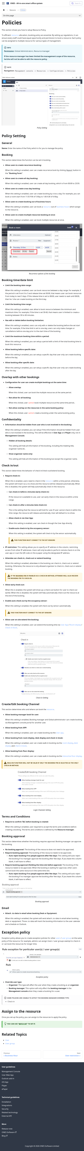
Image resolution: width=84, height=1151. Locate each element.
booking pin (21, 576)
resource (15, 35)
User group (10, 1043)
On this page (8, 15)
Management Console (11, 1071)
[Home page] (4, 10)
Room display (75, 625)
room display (67, 743)
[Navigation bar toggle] (3, 3)
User (7, 1040)
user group (66, 938)
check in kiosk (21, 746)
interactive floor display (72, 756)
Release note (7, 1129)
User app (60, 733)
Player (4, 1085)
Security (5, 1109)
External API (7, 1116)
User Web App (8, 1075)
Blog (3, 1136)
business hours (63, 207)
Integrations (7, 1105)
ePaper (5, 1089)
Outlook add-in (8, 1078)
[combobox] (76, 3)
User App (64, 625)
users (58, 938)
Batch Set (23, 1024)
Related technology (10, 1112)
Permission (9, 51)
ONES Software (8, 1132)
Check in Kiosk (11, 627)
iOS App (5, 1082)
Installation (6, 1102)
